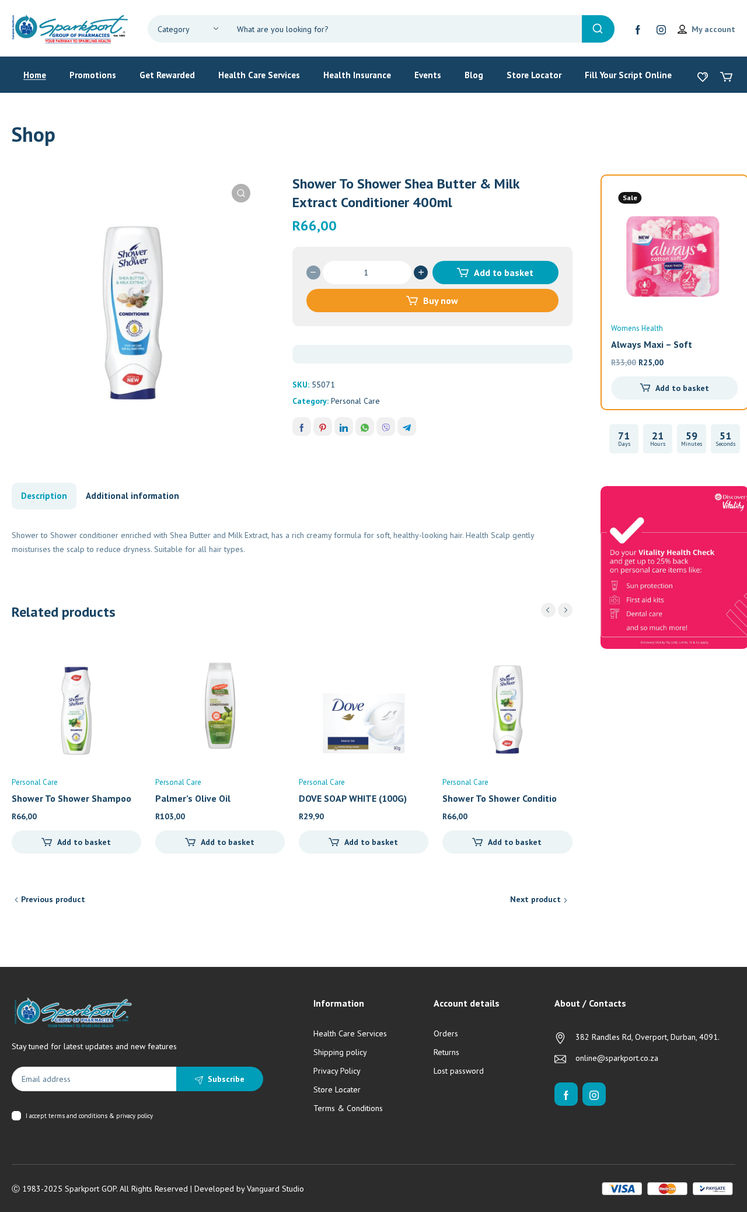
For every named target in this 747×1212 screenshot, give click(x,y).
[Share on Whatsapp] (364, 426)
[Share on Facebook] (301, 426)
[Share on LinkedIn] (343, 426)
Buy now (440, 300)
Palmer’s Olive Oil (193, 798)
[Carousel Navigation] (557, 610)
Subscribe (226, 1079)
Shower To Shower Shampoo (71, 798)
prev (548, 610)
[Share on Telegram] (406, 426)
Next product (535, 899)
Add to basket (503, 272)
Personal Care (355, 401)
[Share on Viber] (385, 426)
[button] (241, 193)
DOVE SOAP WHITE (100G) (353, 798)
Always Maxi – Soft (651, 344)
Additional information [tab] (132, 495)
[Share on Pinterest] (322, 426)
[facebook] (638, 29)
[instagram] (661, 29)
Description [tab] (44, 495)
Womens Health (637, 328)
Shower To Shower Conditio (499, 798)
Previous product (53, 899)
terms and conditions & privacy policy (100, 1116)
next (565, 610)
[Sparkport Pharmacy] (70, 28)
